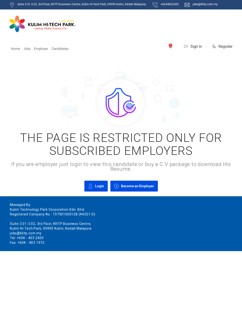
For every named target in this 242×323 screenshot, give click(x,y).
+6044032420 (169, 4)
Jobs (27, 49)
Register (225, 46)
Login (99, 186)
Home (15, 49)
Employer (41, 49)
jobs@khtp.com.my (205, 4)
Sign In (196, 46)
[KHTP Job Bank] (42, 24)
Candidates (60, 49)
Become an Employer (137, 186)
